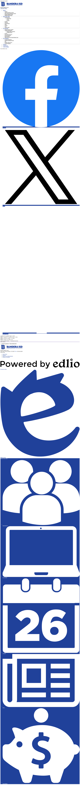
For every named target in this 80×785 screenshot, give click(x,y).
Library (8, 20)
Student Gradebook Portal (9, 40)
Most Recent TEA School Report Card (11, 37)
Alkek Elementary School (9, 12)
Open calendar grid (13, 343)
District (6, 11)
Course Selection (8, 43)
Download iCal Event (14, 340)
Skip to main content (4, 0)
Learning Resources (8, 39)
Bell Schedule (7, 36)
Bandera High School (8, 15)
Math (6, 24)
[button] (4, 10)
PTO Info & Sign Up (8, 34)
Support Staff (7, 27)
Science (6, 25)
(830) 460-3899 (20, 351)
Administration (7, 17)
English (6, 21)
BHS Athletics (2, 341)
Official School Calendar (9, 29)
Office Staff (9, 18)
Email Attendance (8, 35)
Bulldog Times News (8, 42)
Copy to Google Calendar (4, 340)
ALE (6, 26)
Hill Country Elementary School (10, 13)
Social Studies (7, 23)
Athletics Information (8, 30)
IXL (5, 41)
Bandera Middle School (9, 14)
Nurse (8, 19)
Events (6, 33)
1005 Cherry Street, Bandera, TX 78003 (7, 351)
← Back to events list (4, 343)
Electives (6, 22)
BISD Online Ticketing (11, 31)
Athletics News (9, 32)
